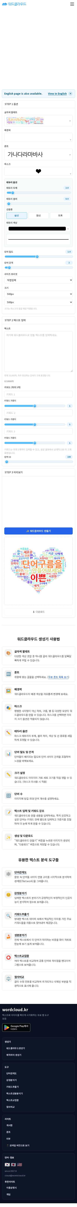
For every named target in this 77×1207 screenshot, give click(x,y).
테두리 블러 (11, 198)
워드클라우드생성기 (15, 1048)
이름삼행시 (11, 1187)
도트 (60, 215)
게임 (8, 1194)
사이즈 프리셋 (10, 274)
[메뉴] (72, 4)
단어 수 (7, 456)
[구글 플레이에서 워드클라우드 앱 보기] (16, 1027)
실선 (16, 215)
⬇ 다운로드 (39, 611)
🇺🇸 (19, 1164)
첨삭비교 (10, 1106)
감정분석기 (11, 1080)
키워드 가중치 (10, 400)
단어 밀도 (8, 251)
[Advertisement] (38, 48)
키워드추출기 (12, 1086)
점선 (38, 215)
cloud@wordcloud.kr (15, 1175)
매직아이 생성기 (13, 1054)
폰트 (8, 1131)
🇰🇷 (7, 1164)
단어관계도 (11, 1073)
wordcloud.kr (15, 1010)
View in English (57, 93)
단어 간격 (8, 262)
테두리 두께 (11, 187)
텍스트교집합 (12, 1100)
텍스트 (7, 328)
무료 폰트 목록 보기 (58, 677)
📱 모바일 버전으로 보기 (17, 1145)
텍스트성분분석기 (14, 1093)
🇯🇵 (13, 1164)
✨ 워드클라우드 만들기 (38, 531)
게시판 (9, 1125)
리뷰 (8, 1138)
